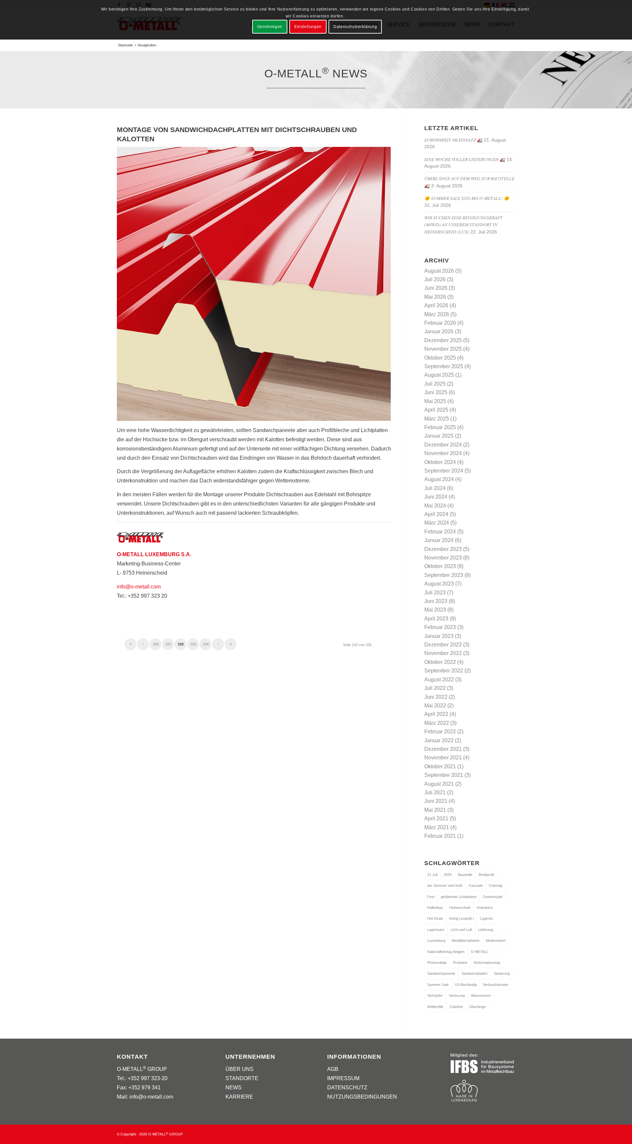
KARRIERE (239, 1097)
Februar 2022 (440, 731)
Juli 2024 (435, 488)
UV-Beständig (466, 985)
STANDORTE (241, 1078)
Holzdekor (485, 908)
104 (206, 644)
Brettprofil (486, 875)
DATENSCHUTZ (347, 1087)
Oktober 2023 (440, 566)
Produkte (460, 963)
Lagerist (486, 918)
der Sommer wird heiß (444, 885)
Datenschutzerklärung (355, 26)
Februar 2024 (440, 531)
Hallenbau (435, 908)
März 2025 (436, 419)
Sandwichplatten (474, 973)
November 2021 (443, 757)
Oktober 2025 (440, 358)
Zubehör (456, 1007)
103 (193, 644)
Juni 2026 (435, 288)
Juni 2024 (435, 497)
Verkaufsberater (496, 985)
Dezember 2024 (443, 445)
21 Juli (432, 875)
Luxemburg (436, 940)
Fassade (476, 885)
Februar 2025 (440, 427)
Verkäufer (435, 995)
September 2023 (443, 575)
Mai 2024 (435, 505)
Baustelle (465, 875)
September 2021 (443, 775)
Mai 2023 (435, 610)
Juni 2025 (435, 392)
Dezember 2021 (443, 749)
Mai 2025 (435, 401)
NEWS (233, 1087)
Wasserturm (481, 995)
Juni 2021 (435, 801)
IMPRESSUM (343, 1078)
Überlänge (477, 1007)
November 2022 (443, 653)
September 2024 (443, 471)
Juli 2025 (435, 384)
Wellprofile (435, 1007)
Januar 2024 (439, 540)
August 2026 (439, 271)
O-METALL (479, 952)
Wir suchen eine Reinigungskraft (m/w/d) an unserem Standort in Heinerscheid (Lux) (463, 224)
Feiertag (495, 885)
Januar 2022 (439, 740)
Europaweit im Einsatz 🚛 (453, 140)
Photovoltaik (437, 963)
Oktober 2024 (440, 462)
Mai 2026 (435, 297)
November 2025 (443, 349)
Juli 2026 (435, 279)
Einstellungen (308, 26)
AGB (332, 1069)
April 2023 (436, 618)
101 (168, 644)
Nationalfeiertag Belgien (445, 952)
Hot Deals (435, 918)
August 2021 (439, 784)
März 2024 (436, 523)
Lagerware (435, 930)
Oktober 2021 (440, 766)
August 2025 (439, 375)
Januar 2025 (439, 436)
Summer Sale (438, 985)
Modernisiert (496, 940)
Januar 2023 (439, 636)
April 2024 (436, 514)
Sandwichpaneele (441, 973)
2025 (448, 875)
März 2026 (436, 314)
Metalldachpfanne (466, 940)
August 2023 (439, 583)
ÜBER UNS (239, 1069)
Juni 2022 (435, 697)
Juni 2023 (435, 601)
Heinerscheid (459, 908)
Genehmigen (269, 26)
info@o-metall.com (139, 586)
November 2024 (443, 453)
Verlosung (457, 995)
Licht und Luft (461, 930)
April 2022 (436, 714)
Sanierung (502, 973)
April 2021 (436, 818)
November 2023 (443, 557)
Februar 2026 (440, 323)
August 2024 (439, 479)
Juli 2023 (435, 592)
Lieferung (485, 930)
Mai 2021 (435, 810)
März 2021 (436, 827)
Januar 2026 (439, 331)
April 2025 (436, 410)
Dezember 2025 (443, 340)
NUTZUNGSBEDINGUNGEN (362, 1097)
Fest (430, 897)
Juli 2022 (435, 688)
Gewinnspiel (492, 897)
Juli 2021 (435, 792)
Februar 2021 (440, 836)
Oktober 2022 (440, 662)
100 (156, 644)
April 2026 (436, 305)
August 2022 (439, 679)
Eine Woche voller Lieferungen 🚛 (464, 159)
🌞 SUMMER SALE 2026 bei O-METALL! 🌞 (466, 198)
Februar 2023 (440, 627)
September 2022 (443, 670)
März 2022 (436, 723)
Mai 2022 (435, 705)
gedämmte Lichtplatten (459, 897)
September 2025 (443, 366)
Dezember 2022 (443, 644)
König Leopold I (461, 918)
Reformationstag (487, 963)
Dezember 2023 (443, 549)
